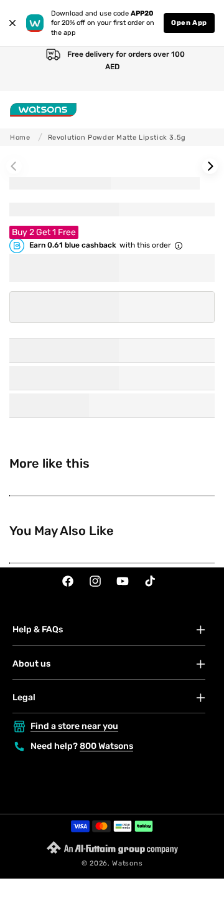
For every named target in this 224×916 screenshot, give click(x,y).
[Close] (12, 23)
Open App (189, 23)
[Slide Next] (210, 166)
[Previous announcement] (21, 69)
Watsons (127, 863)
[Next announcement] (202, 69)
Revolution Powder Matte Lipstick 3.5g (117, 137)
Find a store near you (74, 726)
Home (20, 137)
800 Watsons (106, 746)
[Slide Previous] (14, 166)
